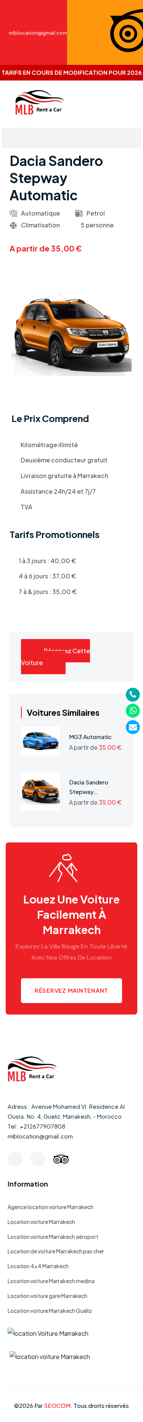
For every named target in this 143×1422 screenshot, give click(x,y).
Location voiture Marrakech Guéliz (50, 1310)
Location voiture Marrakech (41, 1221)
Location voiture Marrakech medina (51, 1280)
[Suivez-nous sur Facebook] (15, 1159)
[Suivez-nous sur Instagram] (38, 1159)
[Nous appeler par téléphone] (133, 694)
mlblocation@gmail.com (40, 1136)
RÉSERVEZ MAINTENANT (71, 990)
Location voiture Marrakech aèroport (53, 1236)
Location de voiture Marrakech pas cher (56, 1251)
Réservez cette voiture (55, 657)
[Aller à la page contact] (133, 726)
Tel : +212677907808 (36, 1126)
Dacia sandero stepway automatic (88, 791)
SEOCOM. (58, 1405)
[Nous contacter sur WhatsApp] (133, 710)
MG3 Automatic (90, 736)
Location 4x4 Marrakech (38, 1266)
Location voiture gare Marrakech (47, 1295)
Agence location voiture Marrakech (50, 1206)
